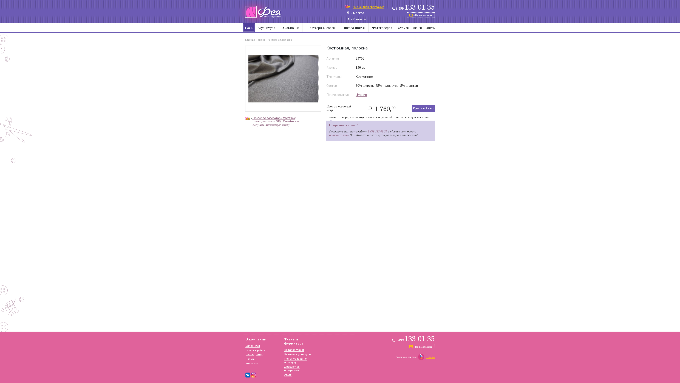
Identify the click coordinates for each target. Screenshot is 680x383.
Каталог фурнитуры (297, 354)
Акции (417, 28)
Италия (361, 94)
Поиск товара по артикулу (295, 360)
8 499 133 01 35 (377, 131)
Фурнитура (266, 28)
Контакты (251, 363)
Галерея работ (255, 350)
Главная (250, 39)
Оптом (430, 28)
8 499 (415, 8)
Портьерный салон (321, 28)
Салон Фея (252, 345)
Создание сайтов (405, 356)
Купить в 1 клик (423, 108)
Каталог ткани (294, 349)
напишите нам (338, 135)
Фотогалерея (382, 28)
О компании (290, 28)
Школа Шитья (354, 28)
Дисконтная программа (292, 368)
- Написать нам (422, 15)
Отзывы (403, 28)
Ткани (248, 28)
